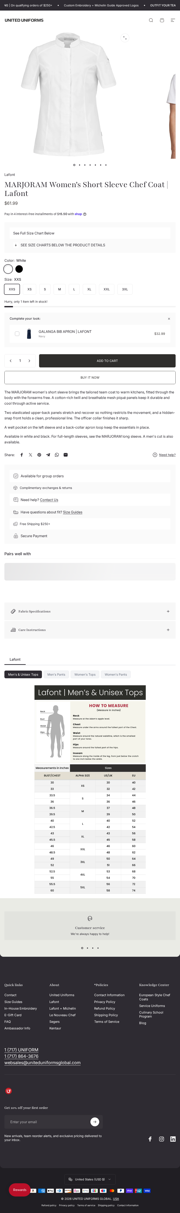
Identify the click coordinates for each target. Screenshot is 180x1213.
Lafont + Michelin (62, 1008)
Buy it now (90, 377)
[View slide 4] (98, 948)
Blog (142, 1023)
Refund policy (48, 1205)
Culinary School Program (151, 1014)
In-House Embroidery (20, 1008)
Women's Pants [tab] (116, 674)
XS (29, 289)
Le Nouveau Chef (62, 1015)
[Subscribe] (94, 1121)
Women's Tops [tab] (84, 674)
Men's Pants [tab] (56, 674)
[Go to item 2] (84, 165)
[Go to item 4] (90, 165)
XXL (107, 289)
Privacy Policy (104, 1002)
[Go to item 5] (95, 165)
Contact (10, 995)
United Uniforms (61, 995)
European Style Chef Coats (154, 997)
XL (89, 289)
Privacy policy (67, 1205)
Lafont (9, 174)
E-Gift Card (13, 1015)
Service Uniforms (152, 1006)
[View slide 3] (92, 948)
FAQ (7, 1022)
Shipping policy (106, 1205)
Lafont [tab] (15, 659)
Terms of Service (106, 1022)
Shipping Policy (106, 1015)
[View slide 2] (87, 948)
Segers (54, 1022)
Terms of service (86, 1205)
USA (116, 1198)
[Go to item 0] (74, 165)
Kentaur (55, 1028)
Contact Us (49, 500)
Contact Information (109, 995)
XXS (12, 289)
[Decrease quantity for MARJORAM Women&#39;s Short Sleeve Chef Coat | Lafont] (10, 360)
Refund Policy (104, 1008)
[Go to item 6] (100, 165)
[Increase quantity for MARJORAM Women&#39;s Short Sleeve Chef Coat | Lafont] (30, 360)
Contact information (128, 1205)
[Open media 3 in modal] (125, 37)
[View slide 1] (82, 948)
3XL (125, 289)
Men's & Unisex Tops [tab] (23, 674)
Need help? (167, 455)
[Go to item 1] (79, 165)
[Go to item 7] (105, 165)
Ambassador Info (17, 1028)
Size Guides (72, 512)
